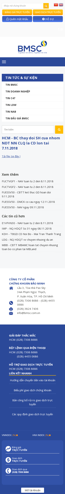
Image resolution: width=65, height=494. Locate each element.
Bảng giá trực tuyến (17, 12)
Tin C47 (10, 98)
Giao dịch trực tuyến (48, 12)
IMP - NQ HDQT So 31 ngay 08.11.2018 (27, 228)
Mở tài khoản (32, 490)
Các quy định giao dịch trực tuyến (32, 414)
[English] (61, 4)
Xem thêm (10, 174)
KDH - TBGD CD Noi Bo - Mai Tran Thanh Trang (31, 234)
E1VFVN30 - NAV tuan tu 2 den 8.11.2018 (27, 223)
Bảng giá (19, 448)
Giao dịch (19, 459)
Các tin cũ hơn (13, 216)
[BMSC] (32, 47)
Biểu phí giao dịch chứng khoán (32, 390)
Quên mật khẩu (18, 19)
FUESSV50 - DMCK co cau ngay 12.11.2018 (28, 202)
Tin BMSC (11, 84)
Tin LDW (10, 105)
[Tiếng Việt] (56, 4)
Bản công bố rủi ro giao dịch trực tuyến (32, 402)
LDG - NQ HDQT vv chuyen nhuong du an (27, 239)
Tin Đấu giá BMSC (17, 118)
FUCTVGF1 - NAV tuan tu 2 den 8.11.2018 (27, 181)
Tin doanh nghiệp (17, 91)
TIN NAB (10, 111)
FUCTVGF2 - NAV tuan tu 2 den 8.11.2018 (27, 187)
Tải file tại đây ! (11, 156)
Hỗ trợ (49, 19)
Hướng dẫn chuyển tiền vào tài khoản (32, 380)
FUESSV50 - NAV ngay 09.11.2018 (23, 207)
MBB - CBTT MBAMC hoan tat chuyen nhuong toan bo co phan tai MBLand (30, 247)
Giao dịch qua (20, 470)
